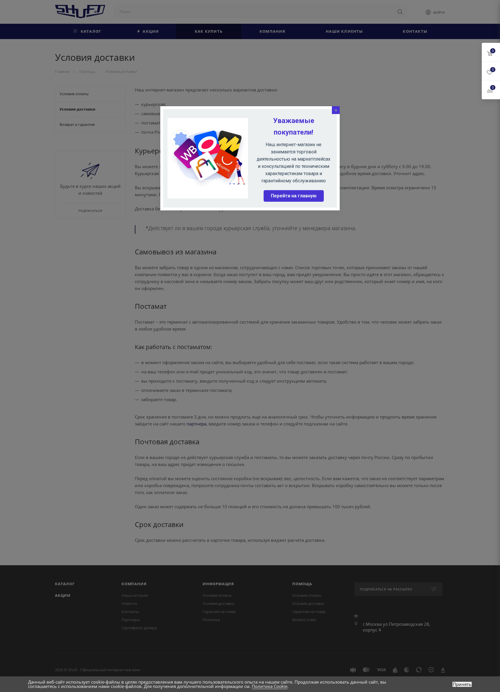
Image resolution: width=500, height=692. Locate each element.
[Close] (336, 110)
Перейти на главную (294, 196)
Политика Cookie (269, 686)
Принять (462, 684)
